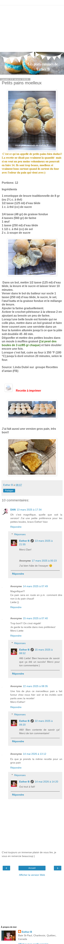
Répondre (16, 526)
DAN (13, 509)
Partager (9, 490)
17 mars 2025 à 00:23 (44, 560)
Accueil (32, 868)
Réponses (20, 534)
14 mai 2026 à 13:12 (34, 753)
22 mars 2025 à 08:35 (35, 686)
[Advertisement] (32, 27)
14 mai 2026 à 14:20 (46, 781)
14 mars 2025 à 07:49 (35, 586)
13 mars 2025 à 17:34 (29, 509)
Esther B (24, 540)
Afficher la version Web (32, 874)
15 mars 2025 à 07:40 (35, 618)
